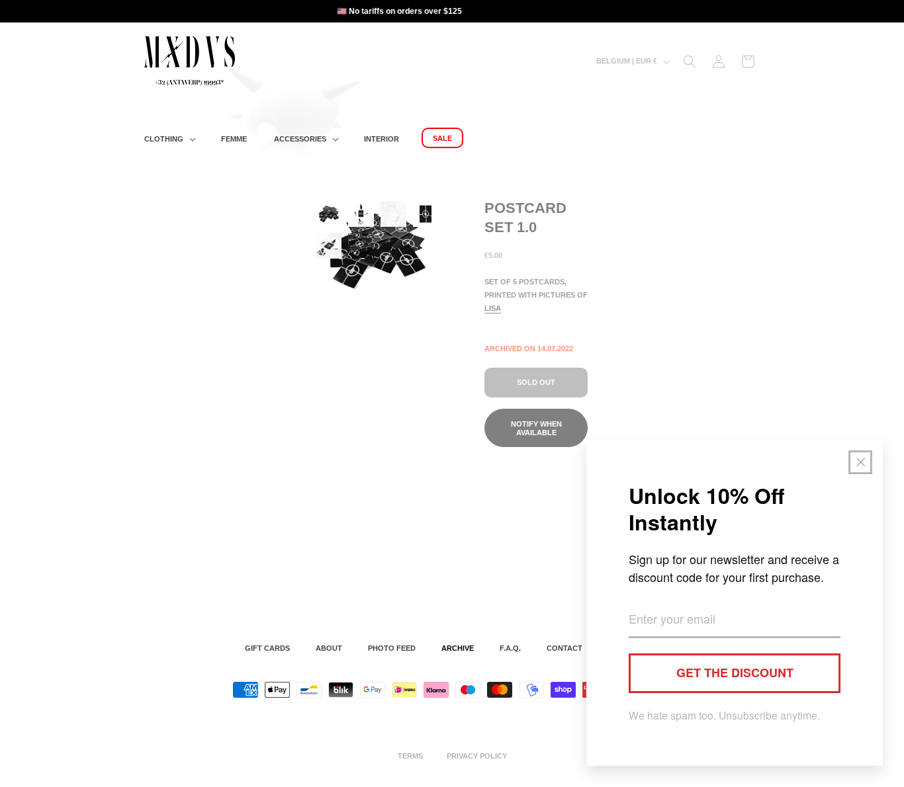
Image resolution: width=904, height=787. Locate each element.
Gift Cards (267, 648)
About (329, 648)
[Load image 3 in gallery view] (393, 214)
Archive (457, 648)
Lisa (492, 308)
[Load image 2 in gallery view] (361, 214)
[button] (168, 138)
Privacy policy (477, 756)
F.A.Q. (510, 648)
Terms (410, 756)
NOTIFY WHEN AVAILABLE (536, 428)
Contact (564, 648)
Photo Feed (392, 648)
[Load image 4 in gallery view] (426, 214)
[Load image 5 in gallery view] (329, 246)
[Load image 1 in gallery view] (329, 214)
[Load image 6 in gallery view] (361, 246)
